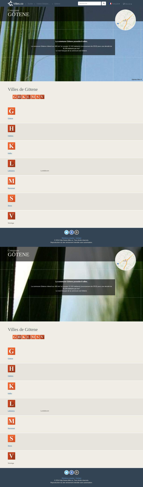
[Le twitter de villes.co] (66, 232)
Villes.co (18, 3)
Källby (10, 153)
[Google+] (76, 232)
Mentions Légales (68, 238)
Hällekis (10, 136)
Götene (10, 118)
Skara (10, 205)
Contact (78, 238)
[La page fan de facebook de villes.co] (71, 232)
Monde (128, 4)
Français (115, 4)
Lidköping (11, 171)
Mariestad (11, 188)
